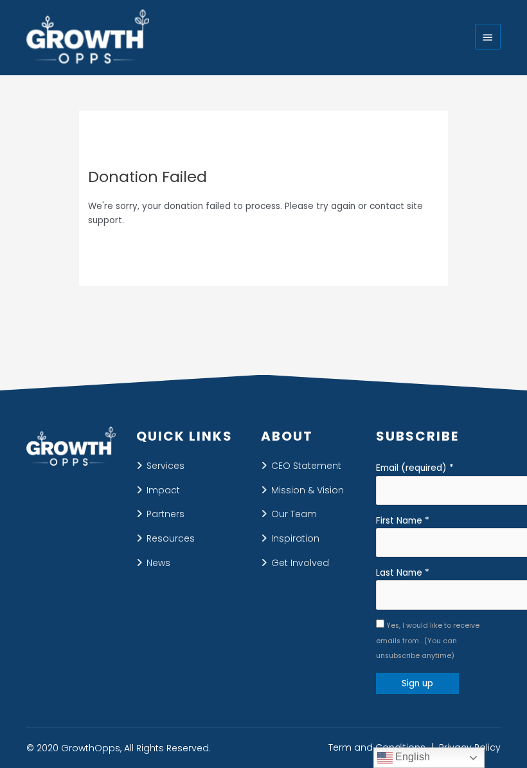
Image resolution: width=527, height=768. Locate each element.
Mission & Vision (307, 490)
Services (165, 465)
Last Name (402, 573)
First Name (402, 521)
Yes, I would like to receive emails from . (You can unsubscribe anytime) (427, 641)
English (411, 756)
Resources (171, 538)
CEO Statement (306, 465)
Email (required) (415, 468)
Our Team (294, 513)
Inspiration (295, 538)
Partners (165, 513)
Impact (163, 490)
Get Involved (300, 562)
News (158, 562)
